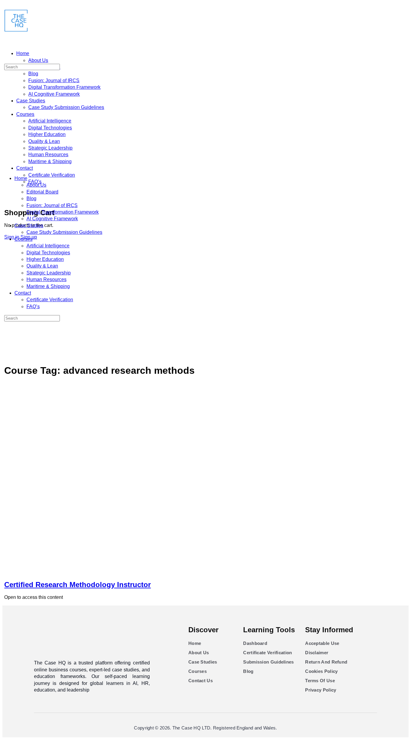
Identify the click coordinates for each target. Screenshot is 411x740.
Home (20, 89)
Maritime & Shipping (48, 197)
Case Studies (28, 137)
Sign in (11, 237)
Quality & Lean (42, 177)
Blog (31, 110)
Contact (22, 204)
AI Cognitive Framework (52, 130)
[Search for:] (32, 48)
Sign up (28, 237)
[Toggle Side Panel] (7, 5)
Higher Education (45, 170)
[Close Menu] (5, 78)
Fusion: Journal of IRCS (52, 116)
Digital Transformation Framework (62, 123)
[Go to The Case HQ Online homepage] (16, 30)
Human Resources (46, 191)
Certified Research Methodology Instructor (77, 308)
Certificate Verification (49, 211)
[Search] (7, 193)
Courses (23, 150)
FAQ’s (33, 218)
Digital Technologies (48, 164)
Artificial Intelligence (48, 157)
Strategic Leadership (48, 184)
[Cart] (7, 200)
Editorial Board (42, 103)
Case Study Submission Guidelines (64, 143)
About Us (36, 96)
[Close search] (7, 252)
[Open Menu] (5, 28)
